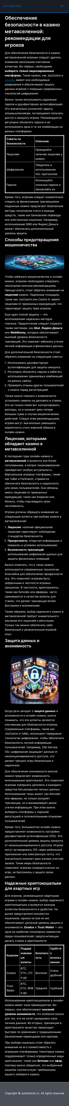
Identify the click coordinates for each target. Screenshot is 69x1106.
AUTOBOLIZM (12, 6)
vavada (9, 80)
